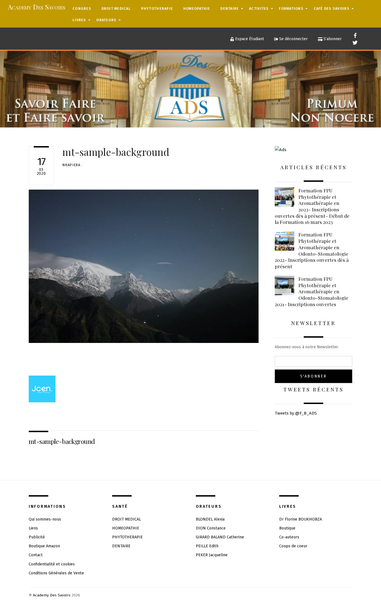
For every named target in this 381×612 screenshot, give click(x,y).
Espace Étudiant (249, 39)
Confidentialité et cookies (52, 564)
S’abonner (332, 39)
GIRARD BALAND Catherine (220, 537)
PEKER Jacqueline (212, 555)
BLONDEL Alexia (210, 519)
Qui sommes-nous (45, 519)
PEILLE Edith (207, 546)
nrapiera (71, 165)
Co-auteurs (289, 537)
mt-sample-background (115, 151)
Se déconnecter (293, 39)
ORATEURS (106, 20)
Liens (33, 528)
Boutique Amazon (44, 546)
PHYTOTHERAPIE (157, 8)
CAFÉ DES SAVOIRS (331, 8)
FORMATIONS (291, 8)
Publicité (37, 537)
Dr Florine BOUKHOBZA (300, 519)
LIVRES (79, 20)
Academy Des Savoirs (52, 595)
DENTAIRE (229, 8)
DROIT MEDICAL (116, 8)
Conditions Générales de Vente (56, 573)
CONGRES (82, 8)
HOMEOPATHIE (196, 8)
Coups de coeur (293, 546)
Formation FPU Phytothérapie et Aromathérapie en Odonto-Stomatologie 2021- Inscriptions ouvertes (311, 291)
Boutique (287, 528)
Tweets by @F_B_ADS (296, 413)
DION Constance (211, 528)
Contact (36, 555)
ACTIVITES (259, 8)
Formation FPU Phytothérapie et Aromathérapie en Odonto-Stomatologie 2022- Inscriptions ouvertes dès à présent (312, 250)
